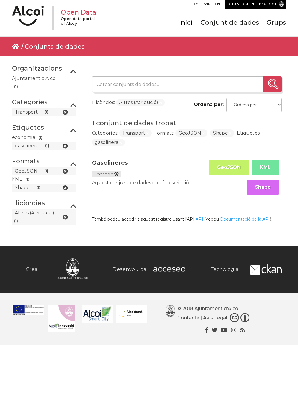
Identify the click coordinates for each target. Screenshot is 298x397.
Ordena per (208, 104)
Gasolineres (110, 162)
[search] (272, 84)
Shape (263, 187)
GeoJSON (229, 167)
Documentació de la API (245, 219)
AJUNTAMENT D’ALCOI (252, 4)
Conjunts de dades (55, 46)
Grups (276, 22)
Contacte (188, 318)
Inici (186, 22)
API (199, 219)
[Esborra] (160, 103)
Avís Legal (215, 318)
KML (265, 167)
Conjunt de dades (230, 22)
